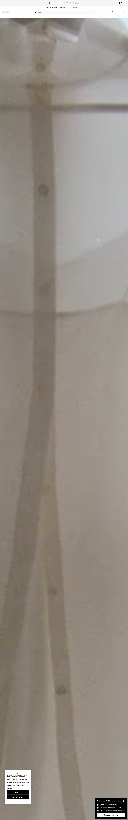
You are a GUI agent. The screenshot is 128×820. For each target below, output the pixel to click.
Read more (10, 788)
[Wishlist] (118, 12)
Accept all (18, 792)
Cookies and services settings (17, 800)
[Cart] (124, 12)
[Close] (124, 801)
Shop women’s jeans (66, 7)
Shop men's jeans (77, 7)
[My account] (112, 12)
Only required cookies (18, 797)
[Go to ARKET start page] (7, 12)
